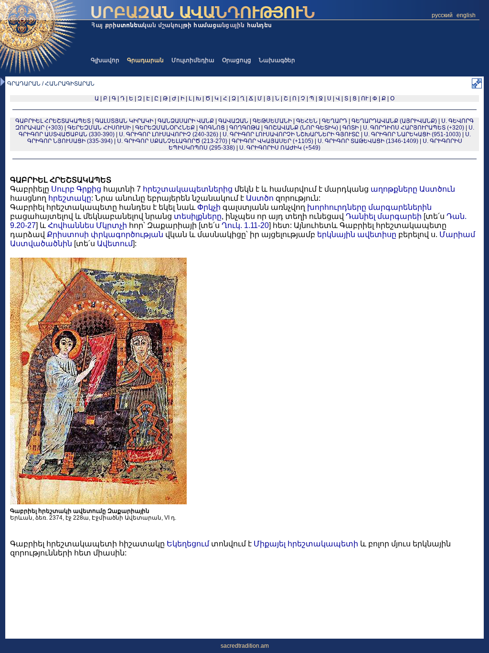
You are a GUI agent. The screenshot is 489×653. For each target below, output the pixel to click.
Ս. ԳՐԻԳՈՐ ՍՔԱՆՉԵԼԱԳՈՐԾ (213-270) (172, 141)
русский (442, 15)
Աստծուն (437, 189)
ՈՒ (364, 98)
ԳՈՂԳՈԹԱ (244, 127)
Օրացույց (236, 60)
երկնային (336, 234)
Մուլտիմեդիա (192, 60)
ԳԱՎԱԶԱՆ (233, 121)
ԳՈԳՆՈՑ (212, 127)
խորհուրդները (336, 207)
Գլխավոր (105, 60)
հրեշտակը (69, 198)
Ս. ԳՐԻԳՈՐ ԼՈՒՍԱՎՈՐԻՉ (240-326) (168, 134)
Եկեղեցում (188, 544)
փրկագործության (127, 234)
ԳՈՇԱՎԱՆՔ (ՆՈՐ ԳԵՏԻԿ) (301, 127)
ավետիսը (376, 234)
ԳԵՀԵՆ (307, 121)
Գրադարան (145, 60)
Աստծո (260, 198)
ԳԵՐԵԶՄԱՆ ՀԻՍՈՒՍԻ (99, 127)
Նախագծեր (277, 60)
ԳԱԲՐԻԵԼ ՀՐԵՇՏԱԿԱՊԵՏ (53, 121)
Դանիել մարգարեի (384, 216)
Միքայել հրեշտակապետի (306, 544)
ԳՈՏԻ (350, 127)
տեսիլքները (198, 216)
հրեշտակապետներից (188, 189)
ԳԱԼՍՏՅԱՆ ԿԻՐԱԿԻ (124, 121)
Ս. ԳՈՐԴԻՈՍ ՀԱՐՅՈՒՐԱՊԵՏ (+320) (413, 127)
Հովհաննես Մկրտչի (87, 225)
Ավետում (115, 243)
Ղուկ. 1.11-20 (245, 225)
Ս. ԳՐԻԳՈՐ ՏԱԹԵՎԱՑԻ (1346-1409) (368, 141)
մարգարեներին (400, 207)
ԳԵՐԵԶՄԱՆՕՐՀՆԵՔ (165, 127)
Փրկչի (209, 207)
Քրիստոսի (68, 234)
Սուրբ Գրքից (76, 189)
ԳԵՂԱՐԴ (334, 121)
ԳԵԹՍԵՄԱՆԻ (272, 121)
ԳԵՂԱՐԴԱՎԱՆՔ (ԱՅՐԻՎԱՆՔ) (394, 121)
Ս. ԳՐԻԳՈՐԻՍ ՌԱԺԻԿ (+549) (279, 147)
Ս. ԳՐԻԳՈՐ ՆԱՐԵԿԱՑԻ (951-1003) (412, 134)
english (466, 15)
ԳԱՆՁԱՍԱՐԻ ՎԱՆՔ (186, 121)
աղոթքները (394, 189)
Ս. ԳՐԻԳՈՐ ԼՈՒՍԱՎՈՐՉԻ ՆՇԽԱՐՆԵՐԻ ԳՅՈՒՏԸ (291, 134)
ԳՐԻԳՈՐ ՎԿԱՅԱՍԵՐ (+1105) (272, 141)
